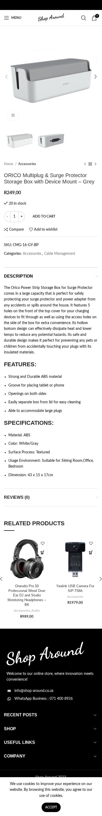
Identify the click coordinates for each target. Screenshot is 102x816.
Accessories (27, 164)
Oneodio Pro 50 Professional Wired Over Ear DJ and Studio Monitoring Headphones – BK (27, 595)
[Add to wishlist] (42, 543)
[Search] (83, 18)
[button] (42, 552)
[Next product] (95, 164)
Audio (35, 610)
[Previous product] (85, 164)
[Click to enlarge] (13, 115)
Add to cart (44, 216)
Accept (51, 807)
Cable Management (59, 254)
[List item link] (51, 691)
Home (9, 164)
